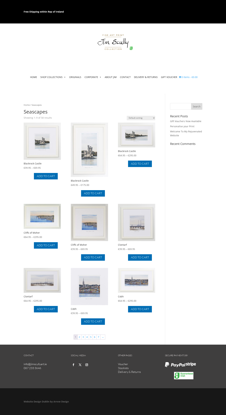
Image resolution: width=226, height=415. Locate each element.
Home (27, 104)
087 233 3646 (32, 368)
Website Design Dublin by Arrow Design (46, 401)
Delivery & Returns (129, 372)
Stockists (123, 368)
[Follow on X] (80, 364)
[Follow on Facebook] (73, 364)
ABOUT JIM (111, 77)
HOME (33, 77)
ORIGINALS (75, 77)
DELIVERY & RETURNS (146, 77)
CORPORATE (91, 77)
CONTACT (125, 77)
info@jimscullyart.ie (35, 364)
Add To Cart (46, 176)
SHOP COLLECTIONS (51, 77)
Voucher (123, 364)
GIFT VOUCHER (169, 77)
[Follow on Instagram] (86, 364)
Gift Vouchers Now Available (185, 121)
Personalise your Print (182, 126)
